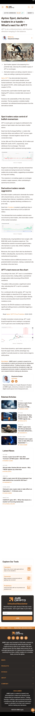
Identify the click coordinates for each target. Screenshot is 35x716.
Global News (21, 436)
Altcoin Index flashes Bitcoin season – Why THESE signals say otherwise (17, 468)
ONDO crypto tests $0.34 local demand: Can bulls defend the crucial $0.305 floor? (25, 429)
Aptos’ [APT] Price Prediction (15, 314)
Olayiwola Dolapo (13, 39)
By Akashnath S (22, 432)
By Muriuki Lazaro (23, 409)
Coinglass (11, 207)
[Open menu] (2, 7)
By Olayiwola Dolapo (9, 503)
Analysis (20, 424)
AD (32, 0)
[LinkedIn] (16, 381)
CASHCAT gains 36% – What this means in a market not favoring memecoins (17, 501)
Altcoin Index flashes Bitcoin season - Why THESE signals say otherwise (25, 417)
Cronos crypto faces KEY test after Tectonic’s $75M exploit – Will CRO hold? (16, 458)
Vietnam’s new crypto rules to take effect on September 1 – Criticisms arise (17, 490)
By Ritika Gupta (22, 421)
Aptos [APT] (5, 78)
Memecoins (6, 497)
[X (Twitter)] (12, 381)
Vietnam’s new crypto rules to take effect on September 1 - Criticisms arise (25, 441)
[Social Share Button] (33, 710)
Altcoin (20, 400)
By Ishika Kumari (22, 444)
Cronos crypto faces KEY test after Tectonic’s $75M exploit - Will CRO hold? (25, 405)
